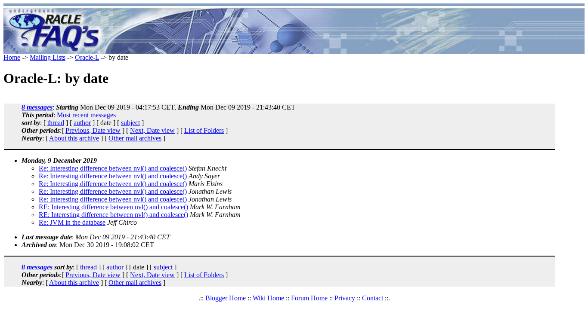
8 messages (37, 107)
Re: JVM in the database (72, 222)
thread (55, 122)
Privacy (344, 298)
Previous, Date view (93, 130)
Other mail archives (134, 138)
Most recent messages (86, 115)
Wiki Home (268, 298)
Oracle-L (87, 57)
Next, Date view (152, 130)
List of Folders (204, 130)
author (82, 122)
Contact (372, 298)
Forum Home (309, 298)
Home (11, 57)
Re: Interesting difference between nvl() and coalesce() (113, 168)
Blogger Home (225, 298)
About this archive (74, 138)
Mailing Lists (47, 57)
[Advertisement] (344, 30)
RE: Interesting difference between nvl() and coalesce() (113, 207)
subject (130, 122)
